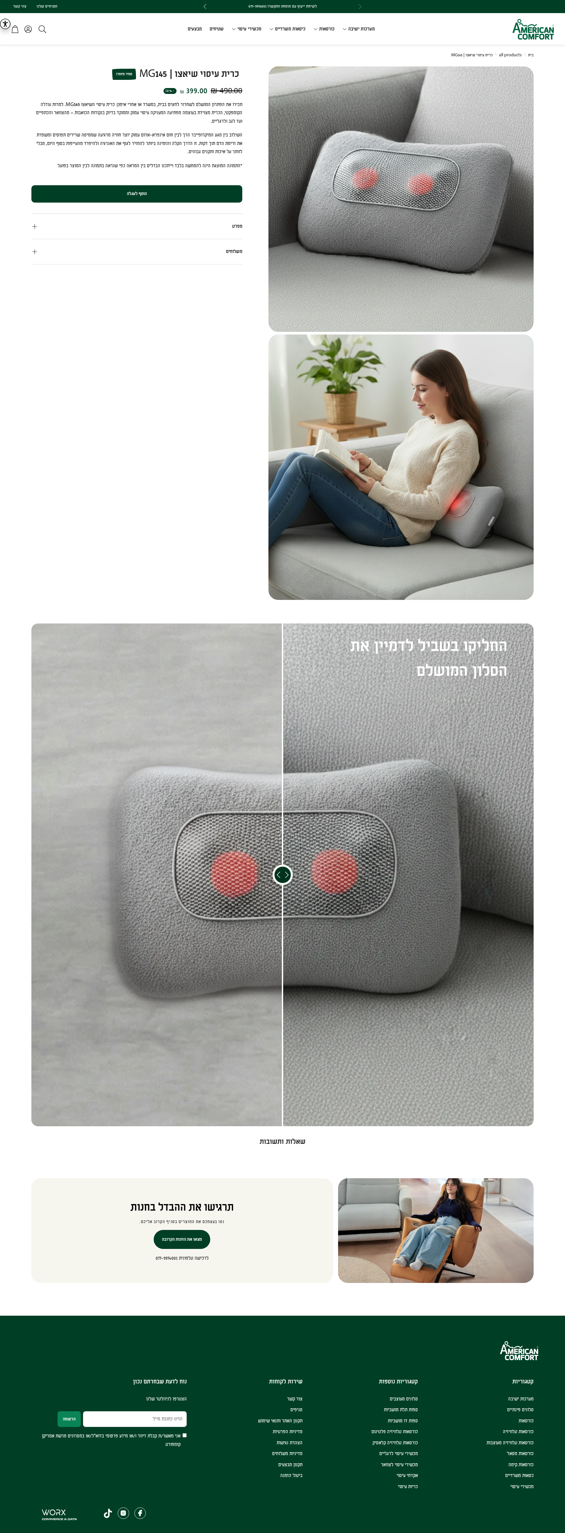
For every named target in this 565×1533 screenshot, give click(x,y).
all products (510, 55)
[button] (40, 29)
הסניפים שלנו (47, 6)
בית (531, 55)
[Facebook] (140, 1513)
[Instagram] (123, 1513)
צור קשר (19, 6)
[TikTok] (107, 1513)
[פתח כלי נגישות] (5, 24)
